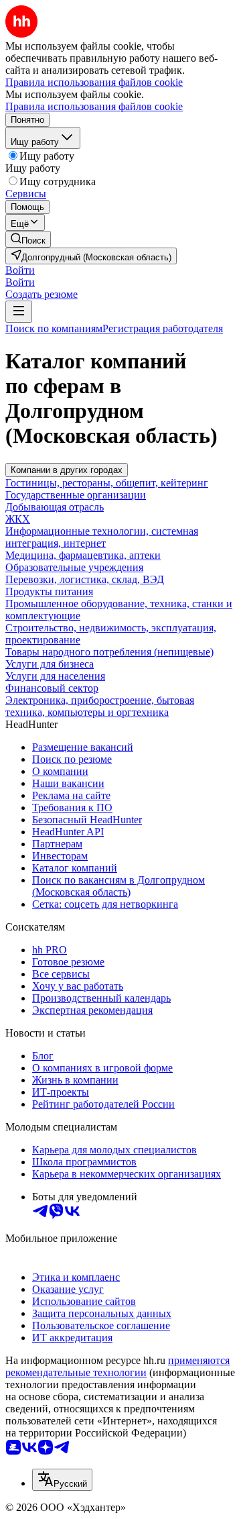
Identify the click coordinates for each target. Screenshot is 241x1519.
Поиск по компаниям (53, 328)
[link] (28, 239)
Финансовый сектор (51, 688)
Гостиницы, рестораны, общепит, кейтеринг (106, 482)
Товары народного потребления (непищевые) (109, 652)
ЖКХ (17, 519)
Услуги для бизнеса (49, 664)
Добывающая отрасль (54, 507)
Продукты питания (49, 591)
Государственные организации (75, 495)
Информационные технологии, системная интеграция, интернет (101, 537)
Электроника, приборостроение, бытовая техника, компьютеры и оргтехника (99, 706)
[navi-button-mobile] (18, 312)
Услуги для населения (55, 676)
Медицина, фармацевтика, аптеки (83, 555)
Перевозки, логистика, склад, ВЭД (84, 579)
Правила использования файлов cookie (94, 106)
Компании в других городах (67, 470)
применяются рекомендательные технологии (117, 1366)
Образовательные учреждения (74, 567)
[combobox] (62, 1480)
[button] (20, 270)
